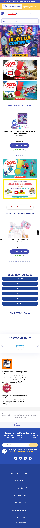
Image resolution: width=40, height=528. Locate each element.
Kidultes (20, 304)
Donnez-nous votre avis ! (20, 522)
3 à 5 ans (20, 284)
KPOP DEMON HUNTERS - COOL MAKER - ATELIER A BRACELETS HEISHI (19, 133)
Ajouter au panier (19, 145)
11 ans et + (20, 299)
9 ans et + (20, 294)
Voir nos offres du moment (20, 207)
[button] (16, 155)
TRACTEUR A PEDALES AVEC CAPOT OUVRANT (19, 240)
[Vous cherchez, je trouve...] (4, 21)
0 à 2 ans (20, 279)
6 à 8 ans (20, 289)
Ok (33, 445)
